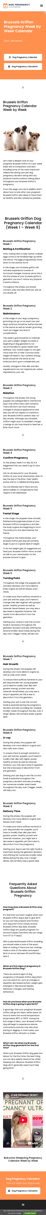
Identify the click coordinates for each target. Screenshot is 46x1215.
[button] (41, 5)
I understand (30, 1213)
